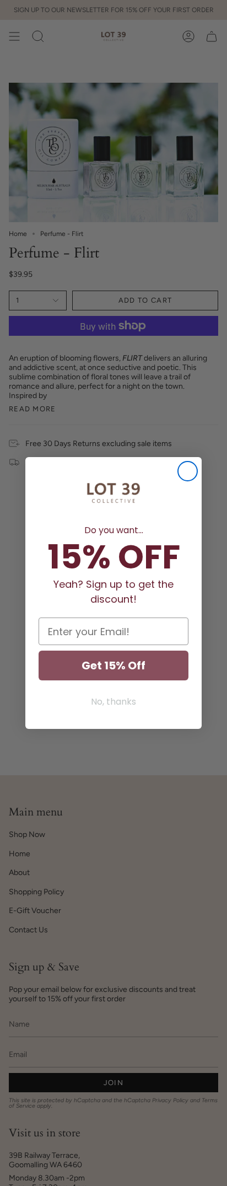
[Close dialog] (187, 471)
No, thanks (113, 701)
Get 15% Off (113, 665)
